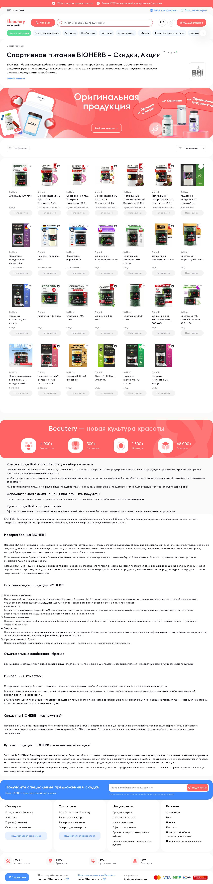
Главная (10, 46)
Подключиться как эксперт (79, 835)
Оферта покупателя (124, 827)
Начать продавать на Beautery (96, 875)
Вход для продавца (165, 10)
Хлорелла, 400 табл (49, 315)
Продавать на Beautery (19, 812)
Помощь (170, 822)
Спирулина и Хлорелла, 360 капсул (131, 259)
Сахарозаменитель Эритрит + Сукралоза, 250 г (49, 199)
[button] (203, 33)
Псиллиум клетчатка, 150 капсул (17, 319)
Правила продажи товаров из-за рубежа (131, 842)
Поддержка (19, 877)
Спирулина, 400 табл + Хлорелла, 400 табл (190, 319)
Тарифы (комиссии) (16, 822)
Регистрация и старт (71, 817)
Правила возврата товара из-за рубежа (131, 834)
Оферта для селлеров (18, 827)
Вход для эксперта (196, 10)
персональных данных (163, 794)
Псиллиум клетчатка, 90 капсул (131, 380)
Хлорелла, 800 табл (20, 195)
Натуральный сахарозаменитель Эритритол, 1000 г (134, 199)
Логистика (11, 817)
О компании (173, 812)
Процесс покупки (122, 812)
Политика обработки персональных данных (178, 834)
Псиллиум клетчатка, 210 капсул (160, 380)
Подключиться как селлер (26, 835)
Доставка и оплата (123, 817)
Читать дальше (16, 78)
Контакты (171, 827)
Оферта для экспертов (72, 827)
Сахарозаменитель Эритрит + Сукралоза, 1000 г (77, 199)
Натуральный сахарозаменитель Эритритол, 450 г (163, 199)
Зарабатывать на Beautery (74, 812)
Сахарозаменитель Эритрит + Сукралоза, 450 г (106, 199)
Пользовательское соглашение (184, 840)
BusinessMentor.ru (135, 879)
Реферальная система (72, 822)
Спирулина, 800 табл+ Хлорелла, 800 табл (161, 319)
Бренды (20, 46)
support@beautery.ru (51, 879)
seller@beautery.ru (90, 879)
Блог (168, 817)
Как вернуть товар (123, 822)
